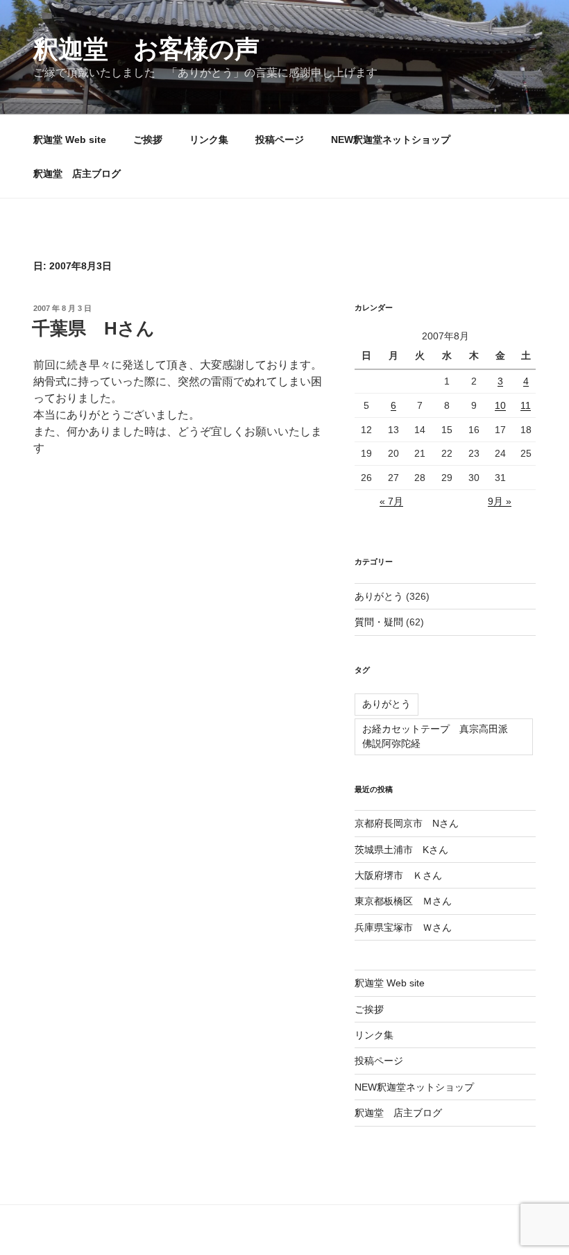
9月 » (499, 501)
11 (525, 405)
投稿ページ (279, 139)
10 (500, 405)
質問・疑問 (379, 622)
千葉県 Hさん (93, 328)
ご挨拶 (147, 139)
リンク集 (208, 139)
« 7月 (391, 501)
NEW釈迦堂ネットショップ (390, 139)
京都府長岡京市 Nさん (407, 823)
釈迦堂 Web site (69, 139)
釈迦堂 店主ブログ (77, 173)
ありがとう (379, 596)
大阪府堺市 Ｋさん (398, 875)
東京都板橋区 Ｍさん (403, 901)
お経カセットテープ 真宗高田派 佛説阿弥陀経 (440, 736)
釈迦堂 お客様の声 (146, 49)
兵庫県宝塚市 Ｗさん (403, 927)
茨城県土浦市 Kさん (401, 849)
